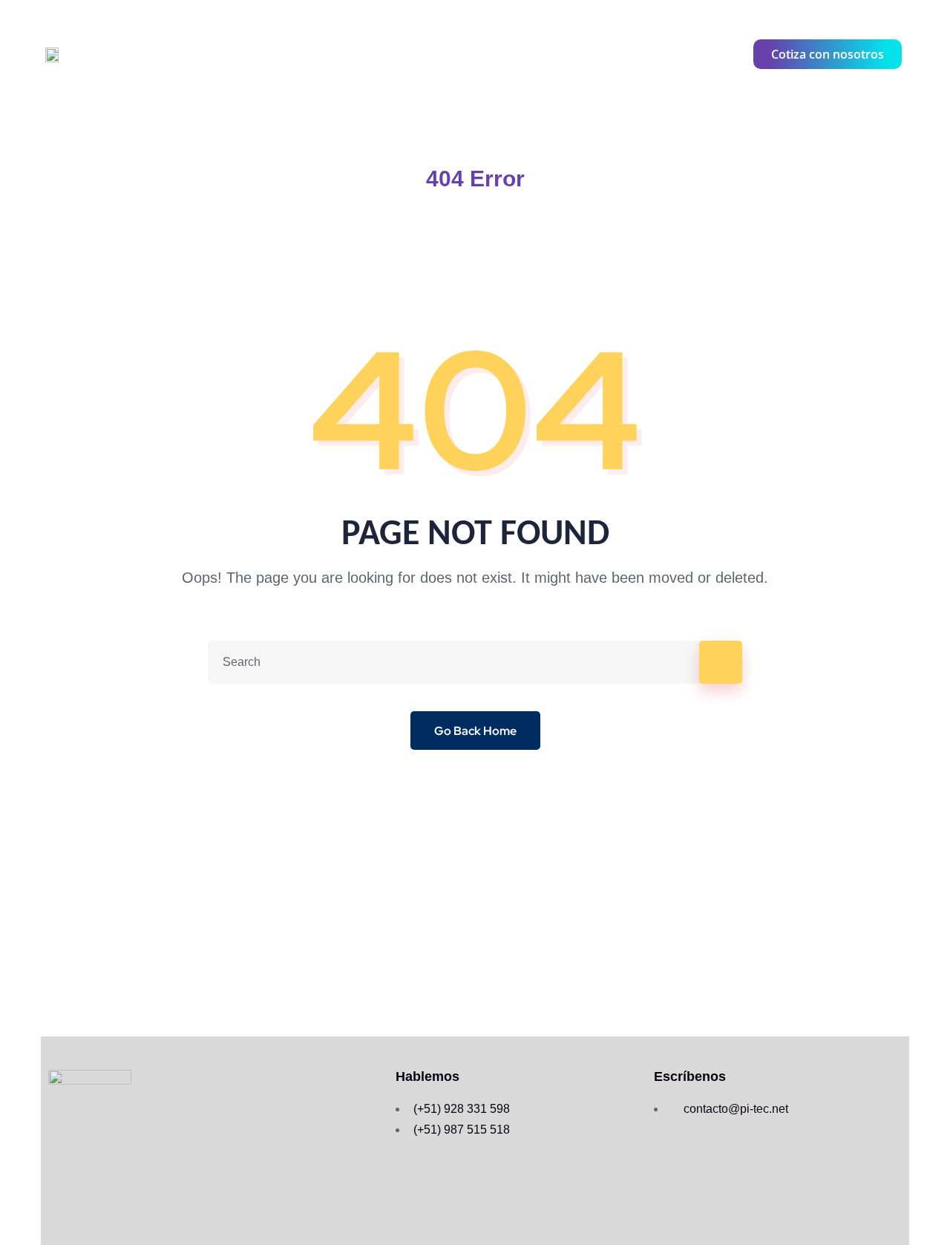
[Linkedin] (726, 54)
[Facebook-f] (643, 54)
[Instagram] (685, 54)
